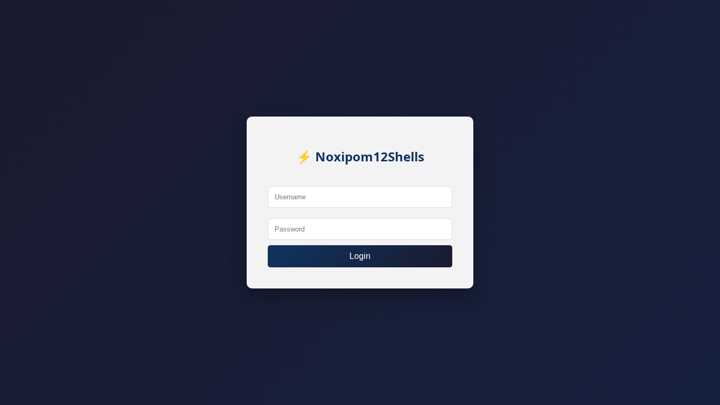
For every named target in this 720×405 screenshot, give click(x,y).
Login (360, 256)
